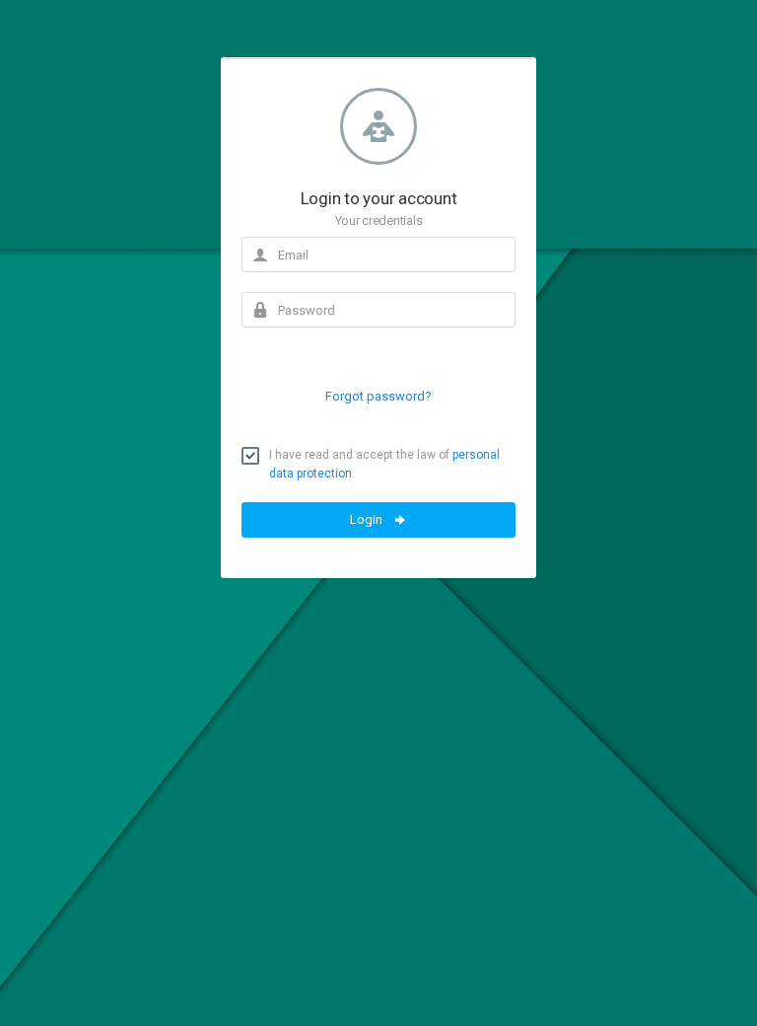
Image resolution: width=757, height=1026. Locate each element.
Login (367, 519)
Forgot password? (378, 396)
